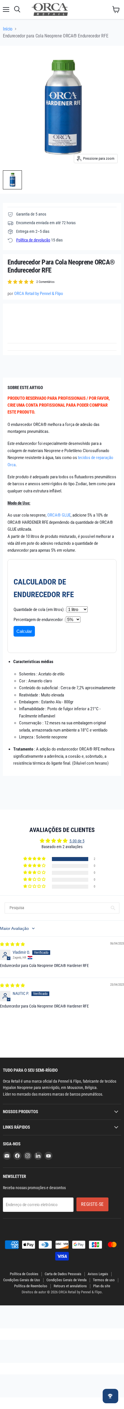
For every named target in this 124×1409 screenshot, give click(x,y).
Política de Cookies (24, 1274)
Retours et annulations (70, 1286)
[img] (12, 944)
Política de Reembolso (30, 1286)
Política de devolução (33, 240)
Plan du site (101, 1286)
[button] (34, 859)
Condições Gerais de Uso (21, 1280)
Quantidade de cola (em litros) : (40, 609)
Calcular (24, 631)
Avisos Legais (98, 1274)
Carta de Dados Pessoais (63, 1274)
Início (7, 29)
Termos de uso (104, 1280)
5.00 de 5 (76, 841)
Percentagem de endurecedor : (39, 619)
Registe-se (92, 1204)
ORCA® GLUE (59, 515)
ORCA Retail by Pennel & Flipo (38, 293)
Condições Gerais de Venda (66, 1280)
